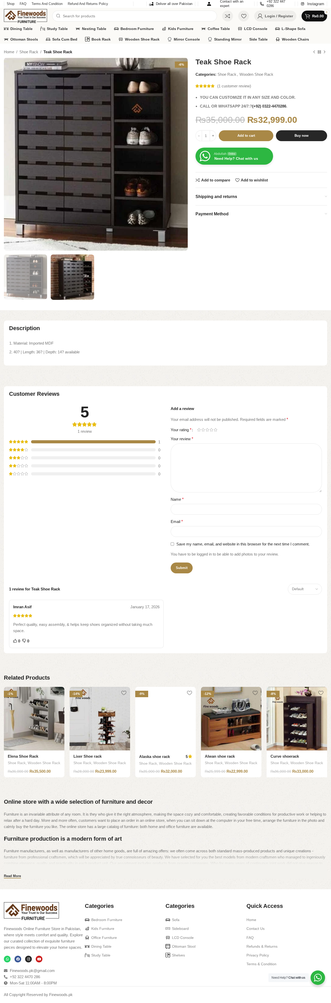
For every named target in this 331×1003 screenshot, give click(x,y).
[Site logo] (25, 15)
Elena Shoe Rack (23, 756)
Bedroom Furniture (106, 920)
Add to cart (246, 136)
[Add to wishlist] (57, 692)
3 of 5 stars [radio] (207, 430)
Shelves (178, 955)
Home (9, 52)
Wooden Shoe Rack (256, 74)
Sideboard (180, 928)
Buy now (302, 136)
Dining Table (101, 946)
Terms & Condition (261, 964)
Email (177, 521)
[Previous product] (314, 52)
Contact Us (255, 928)
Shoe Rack (28, 52)
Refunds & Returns (261, 946)
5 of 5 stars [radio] (215, 430)
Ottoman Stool (183, 946)
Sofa (175, 920)
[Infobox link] (170, 4)
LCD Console (183, 938)
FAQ (250, 938)
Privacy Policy (257, 955)
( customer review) (234, 86)
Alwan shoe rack (220, 756)
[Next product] (324, 52)
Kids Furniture (102, 928)
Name (177, 499)
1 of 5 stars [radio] (199, 430)
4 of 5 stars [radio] (211, 430)
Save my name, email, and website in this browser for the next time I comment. (243, 544)
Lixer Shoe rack (87, 756)
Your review (182, 439)
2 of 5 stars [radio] (203, 430)
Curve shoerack (284, 756)
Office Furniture (104, 938)
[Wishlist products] (244, 16)
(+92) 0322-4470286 (269, 106)
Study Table (100, 955)
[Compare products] (228, 16)
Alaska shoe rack (154, 756)
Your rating (181, 430)
